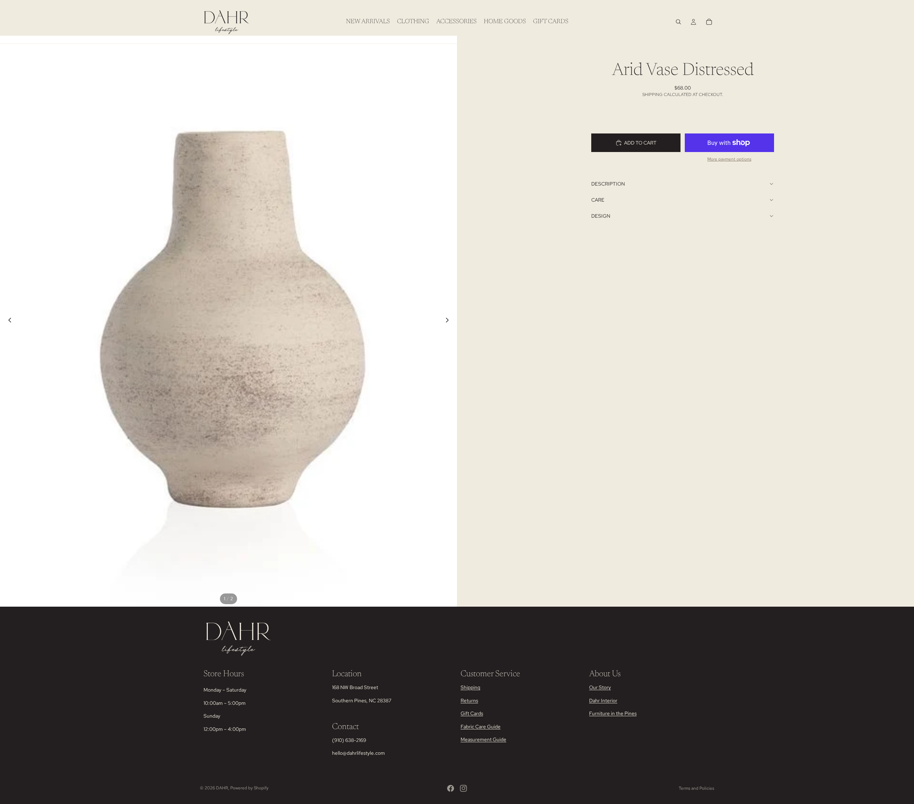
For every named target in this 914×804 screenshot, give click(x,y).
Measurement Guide (483, 739)
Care (597, 200)
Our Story (600, 687)
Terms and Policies (696, 788)
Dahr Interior (603, 700)
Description (608, 184)
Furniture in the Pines (613, 713)
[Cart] (709, 22)
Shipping (470, 687)
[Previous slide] (8, 321)
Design (600, 216)
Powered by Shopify (249, 788)
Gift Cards (472, 713)
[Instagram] (463, 788)
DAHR (222, 788)
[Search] (678, 22)
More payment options (729, 159)
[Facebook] (450, 788)
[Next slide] (449, 321)
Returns (469, 700)
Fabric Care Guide (481, 726)
